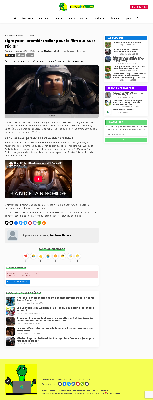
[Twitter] (25, 223)
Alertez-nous (140, 7)
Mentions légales (49, 390)
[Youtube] (78, 384)
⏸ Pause (21, 55)
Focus (57, 18)
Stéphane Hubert (60, 235)
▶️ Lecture (10, 55)
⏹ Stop (30, 55)
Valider (126, 140)
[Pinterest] (30, 223)
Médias (98, 18)
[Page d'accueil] (15, 18)
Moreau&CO (115, 393)
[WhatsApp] (39, 223)
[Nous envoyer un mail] (60, 384)
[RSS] (44, 223)
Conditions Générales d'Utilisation (71, 390)
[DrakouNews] (76, 11)
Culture (42, 18)
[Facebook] (16, 223)
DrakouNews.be (65, 393)
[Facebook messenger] (21, 223)
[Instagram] (73, 384)
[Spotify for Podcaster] (82, 384)
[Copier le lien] (7, 223)
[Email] (11, 223)
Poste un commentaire (18, 282)
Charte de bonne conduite (97, 390)
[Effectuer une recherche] (138, 18)
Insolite (71, 18)
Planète (113, 18)
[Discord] (35, 223)
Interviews (84, 18)
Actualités (26, 18)
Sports (128, 18)
